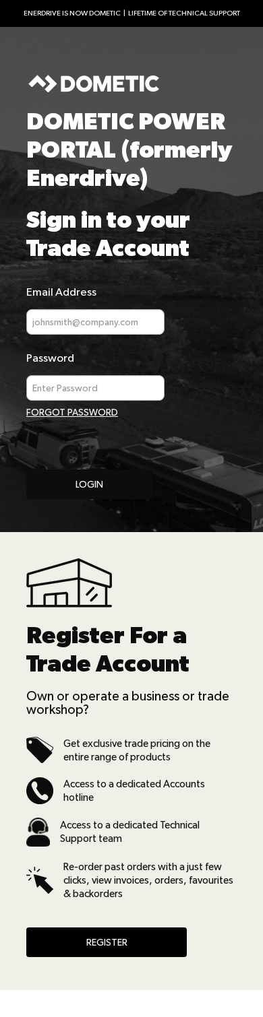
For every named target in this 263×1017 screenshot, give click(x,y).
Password (50, 358)
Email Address (61, 292)
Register (106, 942)
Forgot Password (72, 412)
